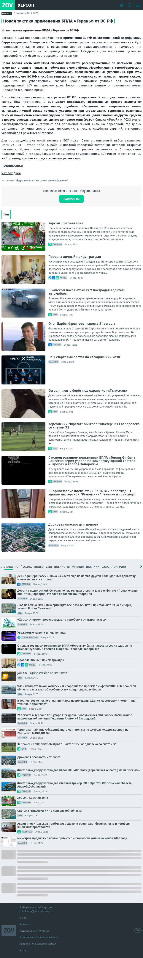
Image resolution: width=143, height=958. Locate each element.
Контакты (25, 924)
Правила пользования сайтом (37, 943)
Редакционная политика (34, 930)
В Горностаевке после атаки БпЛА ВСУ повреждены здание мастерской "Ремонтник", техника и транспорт (92, 492)
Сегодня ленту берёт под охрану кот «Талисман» (87, 391)
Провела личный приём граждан (74, 257)
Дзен (17, 173)
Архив (23, 950)
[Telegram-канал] (121, 5)
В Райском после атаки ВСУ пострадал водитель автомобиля (86, 292)
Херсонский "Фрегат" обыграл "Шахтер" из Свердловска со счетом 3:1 (94, 425)
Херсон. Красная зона (66, 223)
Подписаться (71, 198)
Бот (10, 173)
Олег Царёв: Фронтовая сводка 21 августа (81, 324)
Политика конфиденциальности (38, 937)
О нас (22, 917)
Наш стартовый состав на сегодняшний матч (84, 357)
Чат (4, 173)
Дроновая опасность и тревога (73, 524)
